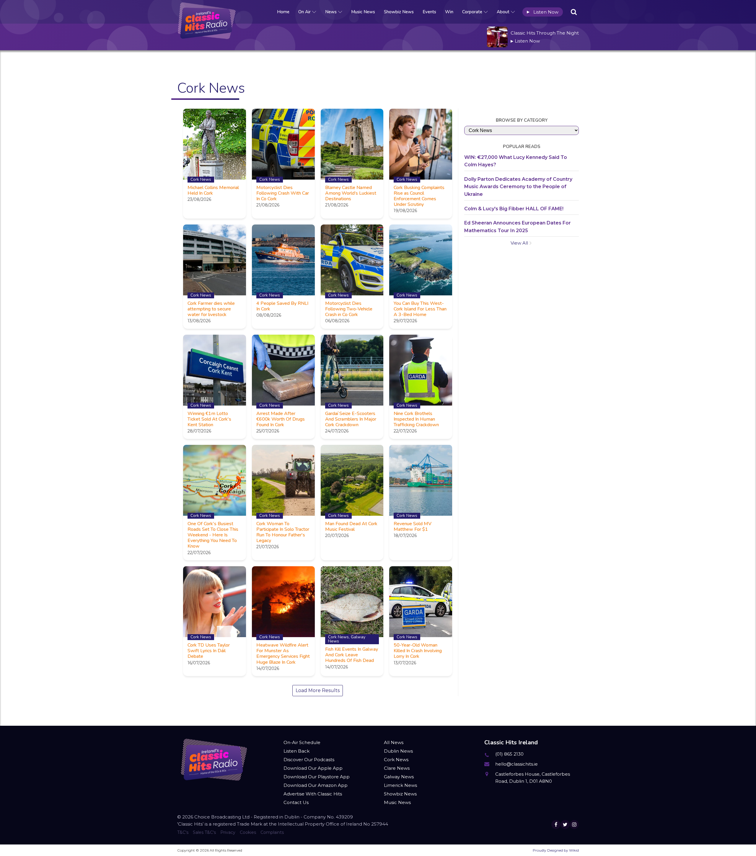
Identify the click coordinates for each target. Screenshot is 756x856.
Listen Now (542, 12)
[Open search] (574, 11)
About (503, 12)
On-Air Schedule (302, 742)
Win (449, 12)
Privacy (227, 832)
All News (393, 742)
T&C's (182, 832)
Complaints (272, 832)
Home (283, 12)
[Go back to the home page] (206, 12)
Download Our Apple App (313, 768)
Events (429, 12)
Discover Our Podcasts (309, 759)
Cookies (248, 832)
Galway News (399, 776)
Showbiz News (399, 12)
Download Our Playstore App (317, 776)
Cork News (396, 759)
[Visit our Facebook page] (556, 824)
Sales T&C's (204, 832)
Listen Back (296, 751)
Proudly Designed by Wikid (556, 850)
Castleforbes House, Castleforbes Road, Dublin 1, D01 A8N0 (532, 777)
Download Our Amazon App (316, 785)
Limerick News (400, 785)
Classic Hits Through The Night (545, 33)
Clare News (397, 768)
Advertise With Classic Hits (313, 794)
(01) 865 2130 (509, 754)
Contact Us (296, 802)
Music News (363, 12)
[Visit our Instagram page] (574, 824)
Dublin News (398, 751)
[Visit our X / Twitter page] (565, 824)
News (331, 12)
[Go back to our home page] (214, 759)
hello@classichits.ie (516, 764)
